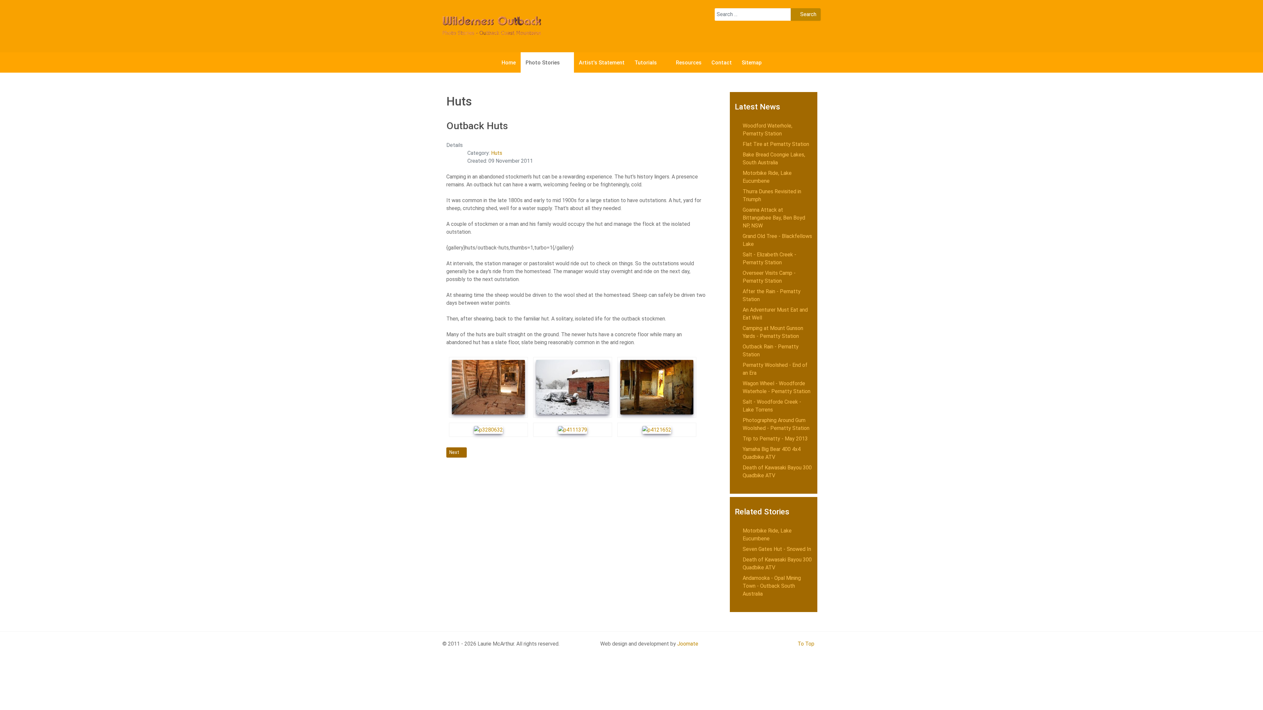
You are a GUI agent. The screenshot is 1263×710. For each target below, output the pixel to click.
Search (807, 14)
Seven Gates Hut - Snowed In (777, 549)
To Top (806, 644)
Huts (496, 153)
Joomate (687, 644)
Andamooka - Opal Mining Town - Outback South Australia (772, 586)
